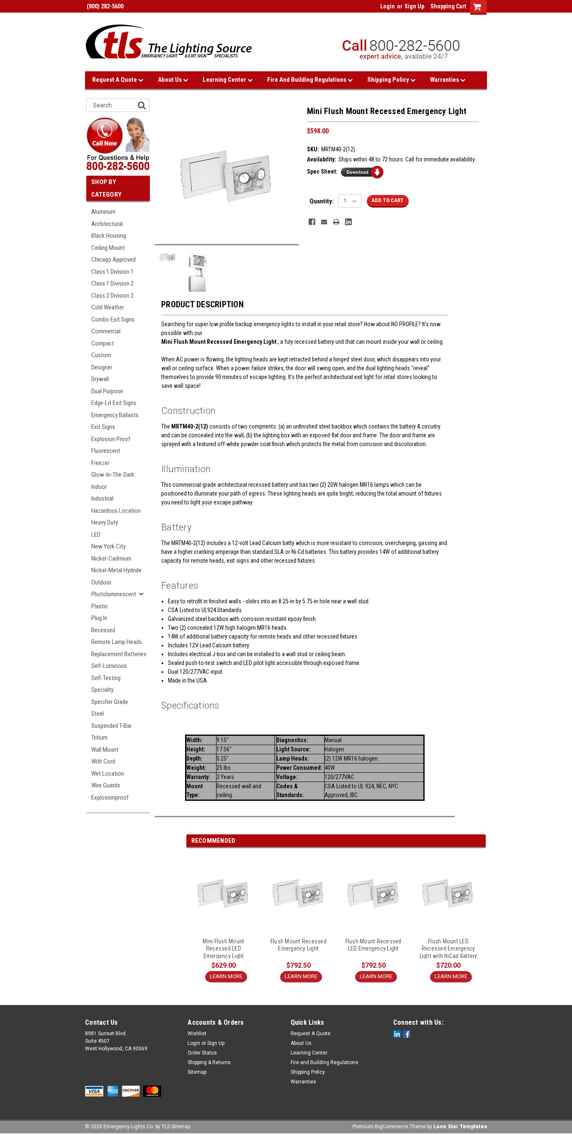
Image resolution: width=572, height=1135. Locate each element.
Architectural (107, 224)
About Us (170, 79)
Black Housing (108, 235)
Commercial (106, 331)
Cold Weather (107, 307)
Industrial (102, 498)
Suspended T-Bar (111, 726)
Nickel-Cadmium (111, 558)
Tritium (99, 737)
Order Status (202, 1053)
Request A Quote (115, 79)
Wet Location (107, 773)
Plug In (99, 618)
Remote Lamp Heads (116, 642)
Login (387, 6)
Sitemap (197, 1072)
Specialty (102, 689)
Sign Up (414, 6)
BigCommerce (391, 1127)
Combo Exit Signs (112, 319)
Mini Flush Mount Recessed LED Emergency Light (223, 948)
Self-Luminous (109, 666)
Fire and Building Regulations (307, 79)
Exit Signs (103, 427)
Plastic (99, 606)
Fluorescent (105, 451)
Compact (102, 343)
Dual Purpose (107, 391)
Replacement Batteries (119, 654)
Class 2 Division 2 (112, 295)
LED (95, 534)
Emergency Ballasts (115, 415)
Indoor (99, 487)
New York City (108, 546)
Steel (97, 713)
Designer (101, 367)
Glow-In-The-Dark (112, 474)
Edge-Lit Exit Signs (114, 403)
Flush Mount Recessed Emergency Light (299, 945)
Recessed (103, 630)
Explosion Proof (110, 439)
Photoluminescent (113, 594)
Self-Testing (106, 678)
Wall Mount (105, 749)
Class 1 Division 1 (112, 271)
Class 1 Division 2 (112, 283)
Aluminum (103, 212)
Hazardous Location (116, 510)
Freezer (100, 463)
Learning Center (225, 79)
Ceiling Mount (108, 248)
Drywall (100, 379)
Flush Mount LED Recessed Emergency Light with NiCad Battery (448, 948)
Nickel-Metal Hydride (116, 570)
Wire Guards (105, 785)
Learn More (226, 976)
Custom (101, 355)
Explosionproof (110, 797)
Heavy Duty (104, 522)
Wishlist (197, 1033)
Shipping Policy (388, 79)
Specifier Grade (109, 702)
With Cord (103, 761)
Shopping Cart (448, 6)
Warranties (445, 79)
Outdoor (101, 582)
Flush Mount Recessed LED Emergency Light (373, 945)
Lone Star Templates (460, 1127)
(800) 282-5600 (104, 6)
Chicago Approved (113, 259)
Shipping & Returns (209, 1062)
